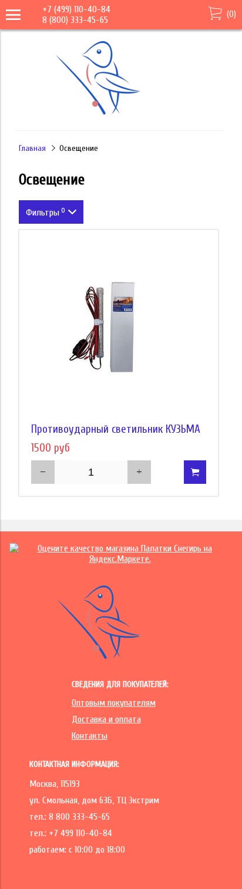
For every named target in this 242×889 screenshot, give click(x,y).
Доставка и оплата (106, 719)
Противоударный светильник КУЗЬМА (115, 429)
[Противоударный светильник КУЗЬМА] (118, 329)
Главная (32, 148)
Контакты (89, 735)
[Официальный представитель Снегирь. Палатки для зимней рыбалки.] (119, 114)
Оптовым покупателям (114, 703)
